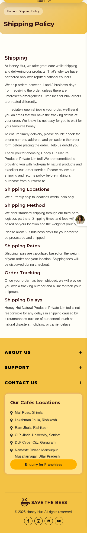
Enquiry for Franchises (43, 464)
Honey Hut (34, 512)
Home (11, 11)
